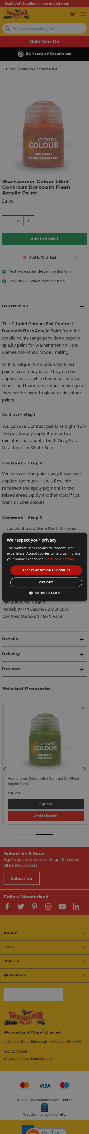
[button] (44, 593)
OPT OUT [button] (46, 582)
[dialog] (44, 567)
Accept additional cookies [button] (46, 570)
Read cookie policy (60, 559)
